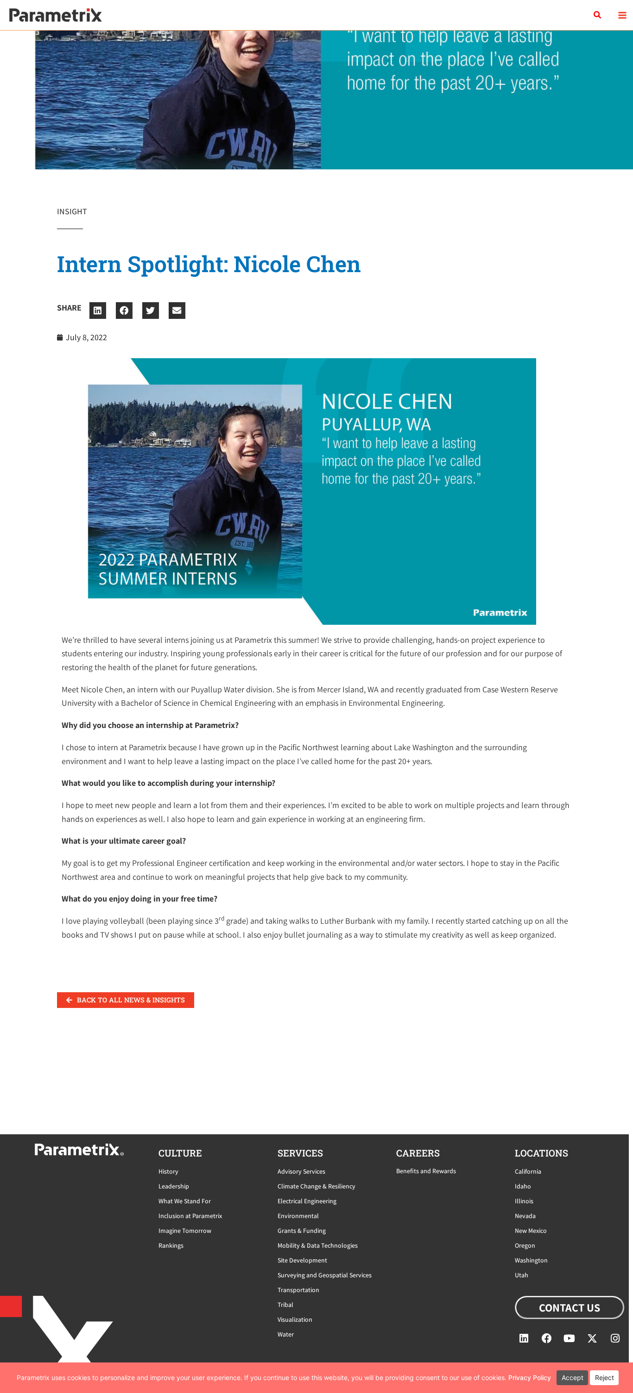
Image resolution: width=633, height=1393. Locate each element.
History (168, 1171)
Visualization (295, 1319)
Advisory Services (301, 1171)
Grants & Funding (302, 1230)
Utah (521, 1275)
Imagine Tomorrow (184, 1230)
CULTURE (180, 1153)
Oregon (525, 1245)
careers (418, 1153)
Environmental (298, 1216)
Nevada (525, 1216)
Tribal (285, 1304)
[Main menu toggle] (622, 15)
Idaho (523, 1186)
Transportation (298, 1290)
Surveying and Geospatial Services (325, 1275)
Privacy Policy (529, 1377)
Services (300, 1153)
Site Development (302, 1260)
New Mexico (531, 1230)
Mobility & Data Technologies (318, 1245)
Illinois (524, 1201)
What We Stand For (184, 1201)
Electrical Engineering (307, 1201)
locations (541, 1153)
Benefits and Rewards (426, 1171)
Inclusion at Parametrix (190, 1216)
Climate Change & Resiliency (316, 1186)
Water (286, 1334)
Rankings (171, 1245)
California (528, 1171)
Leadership (173, 1186)
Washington (531, 1260)
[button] (598, 15)
